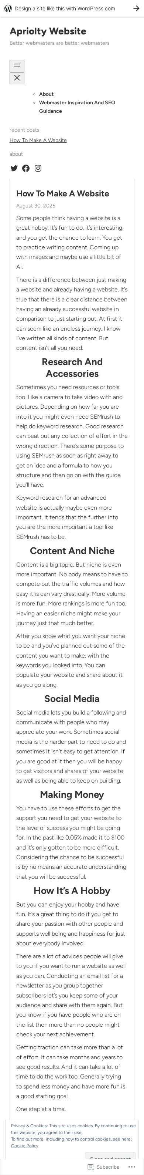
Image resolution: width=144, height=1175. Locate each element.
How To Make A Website (38, 140)
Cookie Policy (24, 1145)
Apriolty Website (48, 31)
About (46, 94)
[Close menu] (17, 78)
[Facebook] (25, 168)
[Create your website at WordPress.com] (72, 8)
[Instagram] (38, 168)
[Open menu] (17, 66)
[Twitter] (14, 168)
